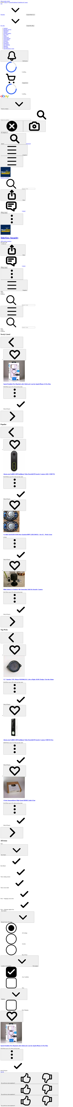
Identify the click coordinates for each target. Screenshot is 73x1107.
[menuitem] (37, 404)
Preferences (6, 43)
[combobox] (16, 120)
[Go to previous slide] (12, 342)
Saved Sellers (6, 39)
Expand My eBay (30, 25)
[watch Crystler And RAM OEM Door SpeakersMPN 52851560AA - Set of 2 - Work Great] (14, 505)
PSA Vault (5, 47)
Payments (5, 41)
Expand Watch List (31, 14)
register (10, 2)
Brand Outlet (18, 2)
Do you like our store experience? (8, 1083)
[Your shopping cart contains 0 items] (11, 82)
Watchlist (5, 32)
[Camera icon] (34, 126)
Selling (5, 35)
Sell (1, 3)
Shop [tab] (2, 291)
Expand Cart (25, 82)
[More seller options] (12, 219)
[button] (13, 138)
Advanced (28, 143)
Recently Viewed (7, 29)
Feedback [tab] (3, 294)
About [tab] (2, 292)
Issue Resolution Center (8, 48)
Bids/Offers (6, 30)
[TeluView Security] (6, 176)
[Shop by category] (12, 161)
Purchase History (7, 33)
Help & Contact (24, 2)
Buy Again (5, 34)
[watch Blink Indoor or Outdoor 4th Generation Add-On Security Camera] (14, 565)
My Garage (6, 42)
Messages (5, 46)
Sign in (5, 2)
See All (2, 1071)
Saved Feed (6, 37)
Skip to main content (5, 1)
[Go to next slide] (12, 416)
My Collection (6, 44)
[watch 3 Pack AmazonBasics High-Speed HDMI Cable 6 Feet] (14, 771)
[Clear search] (12, 126)
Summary (5, 28)
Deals (13, 2)
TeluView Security (5, 177)
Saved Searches (6, 38)
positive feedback (6, 241)
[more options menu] (14, 393)
